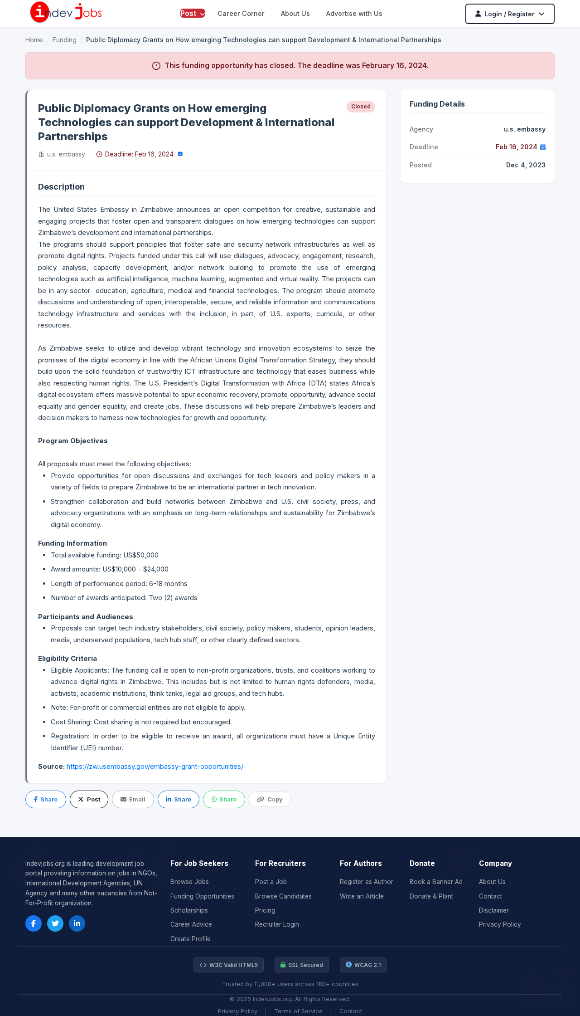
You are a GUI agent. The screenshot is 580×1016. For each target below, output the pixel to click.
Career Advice (191, 924)
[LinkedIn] (77, 923)
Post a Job (271, 881)
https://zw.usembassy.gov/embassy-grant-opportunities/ (155, 766)
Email (137, 799)
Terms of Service (298, 1011)
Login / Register (509, 14)
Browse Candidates (283, 896)
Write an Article (362, 896)
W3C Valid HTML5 (233, 965)
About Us (295, 13)
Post (189, 13)
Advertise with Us (354, 13)
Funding (65, 40)
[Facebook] (33, 923)
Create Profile (190, 939)
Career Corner (241, 13)
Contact (490, 896)
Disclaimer (494, 910)
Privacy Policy (500, 924)
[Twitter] (55, 923)
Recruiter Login (277, 924)
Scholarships (189, 910)
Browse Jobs (189, 881)
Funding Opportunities (202, 896)
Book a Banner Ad (436, 881)
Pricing (265, 910)
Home (34, 40)
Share (49, 799)
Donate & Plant (431, 896)
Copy (275, 799)
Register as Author (366, 881)
